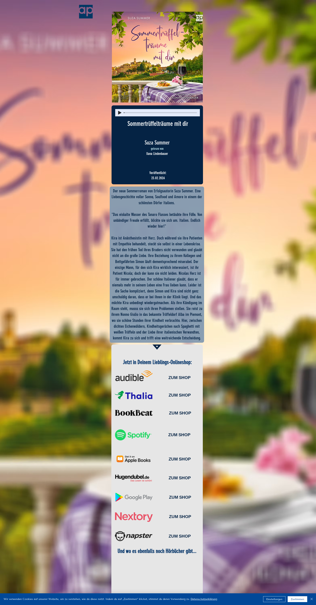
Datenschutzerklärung (204, 599)
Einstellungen (274, 599)
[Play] (119, 113)
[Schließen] (311, 599)
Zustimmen (297, 599)
